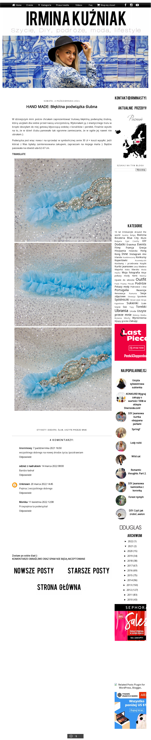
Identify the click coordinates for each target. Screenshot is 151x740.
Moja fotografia (131, 272)
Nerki (134, 275)
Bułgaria (118, 241)
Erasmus (131, 244)
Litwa (136, 266)
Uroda (133, 311)
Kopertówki (121, 260)
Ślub (60, 430)
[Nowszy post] (33, 577)
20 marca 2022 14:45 (42, 484)
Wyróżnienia (139, 317)
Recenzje (141, 290)
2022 (131, 541)
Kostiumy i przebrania (126, 263)
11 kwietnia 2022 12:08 (41, 502)
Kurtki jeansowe (124, 266)
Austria (125, 235)
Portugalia (122, 290)
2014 (130, 580)
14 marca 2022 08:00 (53, 466)
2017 (130, 565)
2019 (130, 556)
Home (19, 5)
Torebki (141, 307)
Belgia (133, 235)
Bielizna (141, 235)
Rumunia (133, 293)
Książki (143, 263)
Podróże (140, 283)
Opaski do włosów (124, 280)
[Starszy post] (89, 577)
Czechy (136, 241)
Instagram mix (137, 254)
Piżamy (124, 283)
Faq (90, 5)
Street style (135, 300)
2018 (130, 560)
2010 (130, 599)
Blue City (133, 237)
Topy (131, 307)
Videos (78, 5)
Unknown (24, 484)
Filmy (118, 247)
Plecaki (131, 283)
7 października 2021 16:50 (47, 448)
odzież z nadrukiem (30, 466)
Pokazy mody (122, 286)
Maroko (135, 269)
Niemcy (143, 275)
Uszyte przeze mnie (76, 430)
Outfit (141, 279)
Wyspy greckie (122, 321)
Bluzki (143, 238)
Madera (142, 266)
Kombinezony (129, 257)
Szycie (118, 306)
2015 (130, 575)
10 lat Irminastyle (124, 232)
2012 (129, 590)
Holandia (133, 250)
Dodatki (52, 430)
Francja (130, 247)
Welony (136, 315)
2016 (130, 570)
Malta (127, 269)
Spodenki (141, 296)
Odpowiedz (25, 457)
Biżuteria (120, 237)
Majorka (119, 269)
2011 (130, 594)
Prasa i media (62, 5)
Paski (117, 283)
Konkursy (141, 257)
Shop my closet (108, 5)
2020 (130, 551)
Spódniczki (122, 300)
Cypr (127, 241)
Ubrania (121, 310)
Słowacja (131, 296)
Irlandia (118, 257)
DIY (144, 241)
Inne (125, 254)
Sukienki (132, 303)
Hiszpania (120, 250)
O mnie (29, 5)
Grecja (142, 247)
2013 (129, 585)
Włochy (127, 318)
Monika (23, 502)
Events (141, 244)
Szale (143, 303)
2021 (131, 546)
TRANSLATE (18, 154)
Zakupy (133, 321)
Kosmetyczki (140, 260)
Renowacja (120, 293)
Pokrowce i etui (138, 286)
